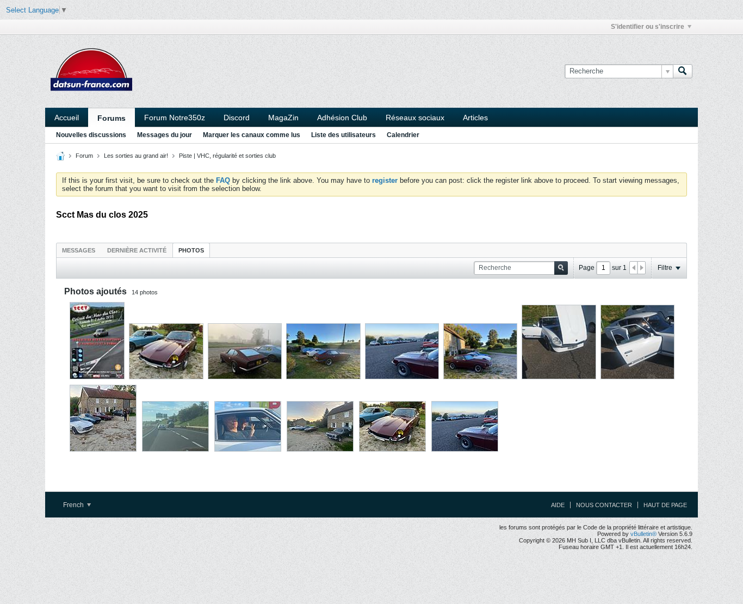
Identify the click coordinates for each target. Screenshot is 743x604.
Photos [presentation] (191, 250)
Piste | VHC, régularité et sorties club (227, 155)
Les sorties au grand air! (136, 155)
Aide (558, 505)
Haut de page (665, 505)
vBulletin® (643, 534)
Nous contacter (604, 505)
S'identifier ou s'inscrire (647, 26)
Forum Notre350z (174, 117)
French (74, 505)
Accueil (66, 117)
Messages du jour (164, 135)
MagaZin (283, 117)
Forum (84, 155)
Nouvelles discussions (91, 135)
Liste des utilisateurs (343, 135)
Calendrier (403, 135)
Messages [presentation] (78, 250)
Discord (237, 117)
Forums (111, 118)
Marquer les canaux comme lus (251, 135)
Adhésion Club (342, 117)
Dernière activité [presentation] (136, 250)
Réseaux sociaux (415, 117)
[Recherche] (682, 71)
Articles (475, 117)
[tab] (78, 250)
